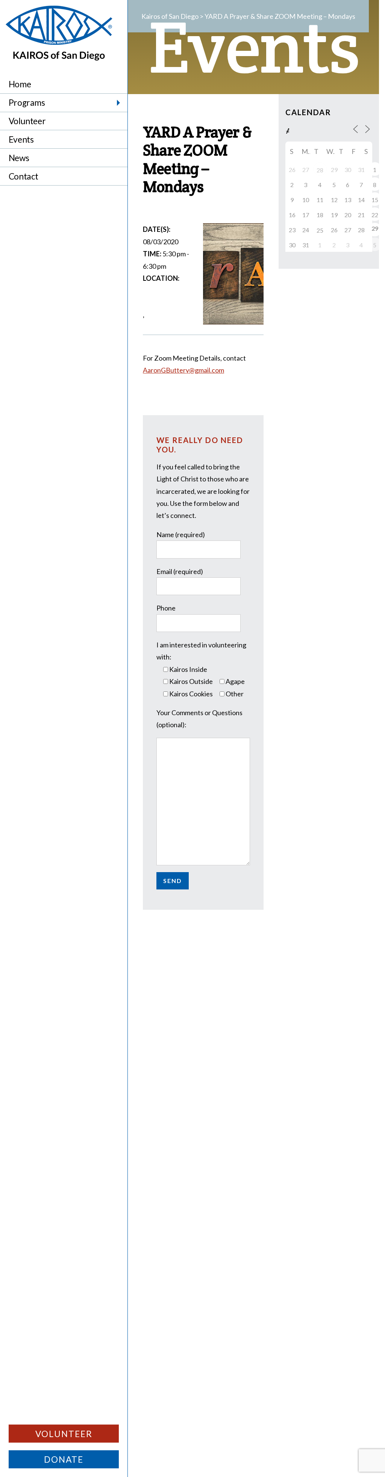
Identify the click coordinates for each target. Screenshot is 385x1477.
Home (20, 84)
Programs (27, 102)
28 (320, 170)
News (19, 158)
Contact (23, 176)
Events (21, 139)
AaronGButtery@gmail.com (183, 370)
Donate (63, 1459)
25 (320, 230)
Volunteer (27, 121)
